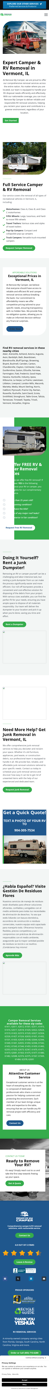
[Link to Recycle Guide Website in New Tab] (24, 1310)
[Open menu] (46, 14)
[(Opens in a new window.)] (24, 1270)
